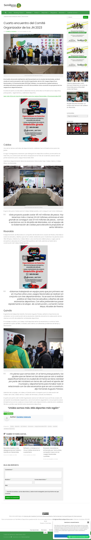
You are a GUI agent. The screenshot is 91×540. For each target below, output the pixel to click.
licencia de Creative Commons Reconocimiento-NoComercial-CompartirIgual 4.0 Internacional (53, 516)
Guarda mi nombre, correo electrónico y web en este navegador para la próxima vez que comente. (32, 492)
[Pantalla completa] (86, 133)
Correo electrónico (41, 479)
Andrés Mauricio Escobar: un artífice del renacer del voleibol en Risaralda (77, 105)
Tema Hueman (26, 537)
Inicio (10, 12)
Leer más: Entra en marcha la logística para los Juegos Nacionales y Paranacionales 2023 (32, 96)
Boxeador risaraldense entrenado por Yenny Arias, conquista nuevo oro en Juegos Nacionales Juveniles (52, 452)
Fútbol (36, 12)
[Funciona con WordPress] (11, 537)
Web (6, 485)
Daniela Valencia (11, 31)
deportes (17, 426)
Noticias (28, 12)
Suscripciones (34, 530)
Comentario (9, 469)
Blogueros (54, 12)
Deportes (44, 12)
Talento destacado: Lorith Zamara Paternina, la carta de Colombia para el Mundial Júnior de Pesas (77, 86)
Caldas (12, 426)
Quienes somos (72, 12)
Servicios (61, 12)
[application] (77, 129)
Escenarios (30, 426)
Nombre (8, 479)
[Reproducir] (68, 133)
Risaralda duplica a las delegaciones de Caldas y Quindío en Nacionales (12, 450)
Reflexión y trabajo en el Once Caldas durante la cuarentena (31, 450)
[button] (88, 522)
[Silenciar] (84, 133)
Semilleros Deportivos (9, 428)
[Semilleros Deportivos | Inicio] (12, 5)
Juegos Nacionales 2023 (12, 16)
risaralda (55, 426)
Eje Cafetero (24, 426)
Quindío (50, 426)
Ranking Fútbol (18, 12)
